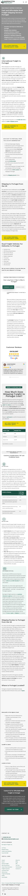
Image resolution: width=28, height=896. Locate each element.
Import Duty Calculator (7, 867)
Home (3, 883)
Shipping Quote (12, 175)
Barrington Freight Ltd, (7, 844)
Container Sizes (5, 870)
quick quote (9, 417)
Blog (17, 862)
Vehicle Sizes (4, 872)
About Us (18, 860)
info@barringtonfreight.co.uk (11, 839)
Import (3, 860)
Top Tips (18, 865)
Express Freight (5, 863)
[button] (26, 2)
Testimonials (19, 867)
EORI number (16, 169)
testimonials (12, 161)
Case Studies (4, 877)
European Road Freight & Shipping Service (14, 883)
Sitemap (13, 889)
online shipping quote (12, 121)
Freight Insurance (6, 868)
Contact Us (18, 868)
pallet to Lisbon (6, 405)
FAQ (16, 863)
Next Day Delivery (5, 865)
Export (3, 862)
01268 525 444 (21, 119)
